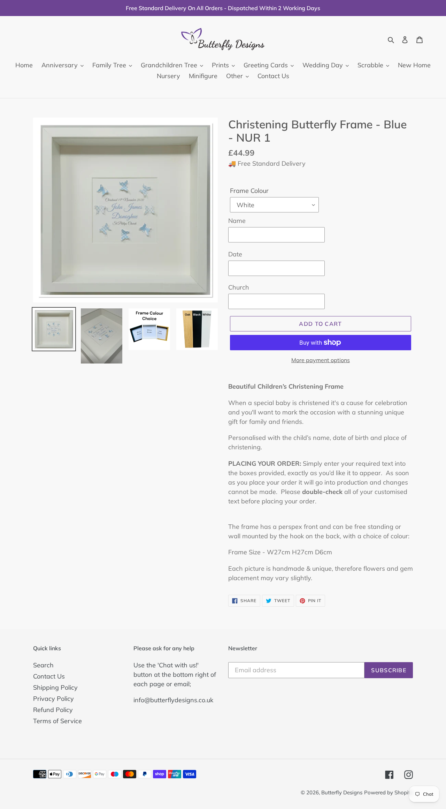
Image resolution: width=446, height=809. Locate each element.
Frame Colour (249, 191)
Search (43, 665)
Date (235, 254)
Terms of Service (57, 721)
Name (237, 221)
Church (238, 287)
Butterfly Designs (341, 792)
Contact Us (49, 676)
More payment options (320, 360)
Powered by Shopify (388, 792)
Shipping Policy (55, 687)
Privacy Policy (53, 699)
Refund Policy (53, 710)
